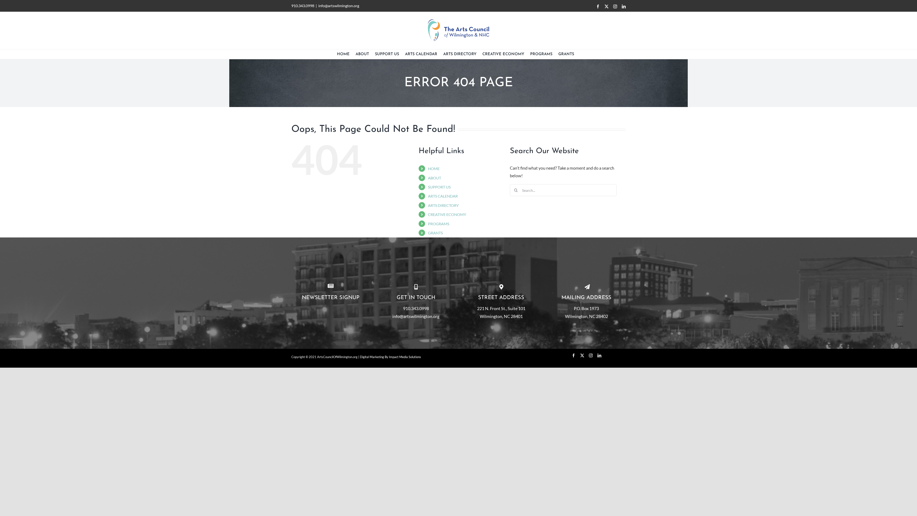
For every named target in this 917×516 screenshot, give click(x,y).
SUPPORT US (439, 187)
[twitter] (582, 355)
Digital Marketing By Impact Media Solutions (390, 357)
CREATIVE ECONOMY (447, 214)
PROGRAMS (438, 223)
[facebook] (574, 355)
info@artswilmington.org (338, 5)
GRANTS (435, 233)
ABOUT (434, 178)
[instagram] (591, 355)
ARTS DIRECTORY (443, 205)
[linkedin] (599, 355)
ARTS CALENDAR (443, 196)
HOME (434, 168)
